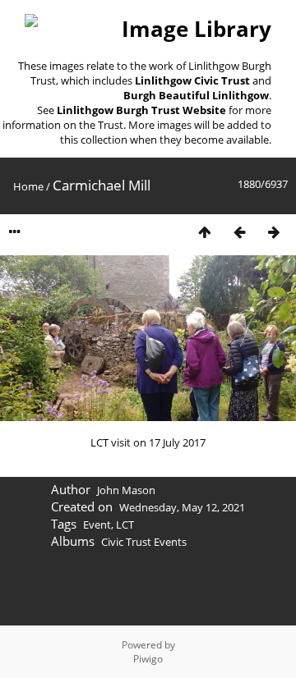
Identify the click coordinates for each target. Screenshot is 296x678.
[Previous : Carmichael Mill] (239, 231)
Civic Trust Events (144, 541)
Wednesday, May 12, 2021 (182, 507)
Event (97, 524)
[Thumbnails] (204, 231)
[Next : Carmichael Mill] (274, 231)
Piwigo (148, 659)
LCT (125, 524)
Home (28, 186)
